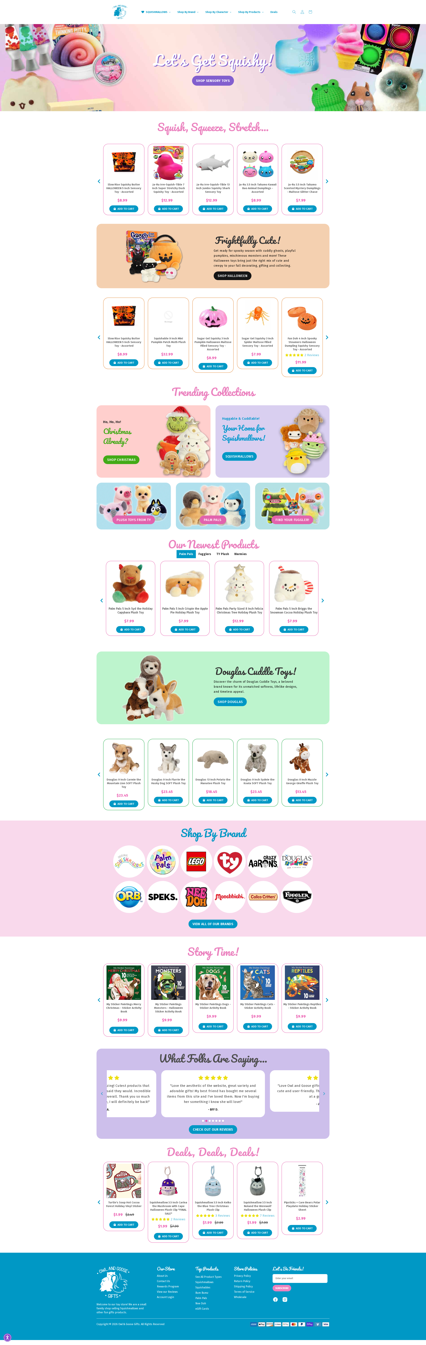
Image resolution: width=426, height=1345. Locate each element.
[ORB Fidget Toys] (129, 897)
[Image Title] (302, 441)
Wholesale (240, 1297)
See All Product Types (208, 1276)
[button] (294, 12)
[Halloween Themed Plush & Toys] (154, 256)
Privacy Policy (242, 1275)
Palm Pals (201, 1298)
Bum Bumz (201, 1292)
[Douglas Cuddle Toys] (297, 861)
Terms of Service (244, 1291)
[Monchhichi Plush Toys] (230, 897)
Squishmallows (204, 1282)
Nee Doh (200, 1303)
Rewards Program (168, 1286)
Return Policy (242, 1281)
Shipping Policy (243, 1286)
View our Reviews (167, 1291)
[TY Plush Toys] (230, 861)
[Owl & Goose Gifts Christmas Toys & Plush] (183, 441)
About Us (162, 1275)
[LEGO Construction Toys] (196, 861)
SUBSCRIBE (282, 1288)
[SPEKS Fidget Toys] (163, 897)
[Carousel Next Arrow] (327, 181)
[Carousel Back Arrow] (99, 181)
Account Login (165, 1297)
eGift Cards (202, 1308)
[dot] (203, 1121)
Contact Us (163, 1281)
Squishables (202, 1287)
